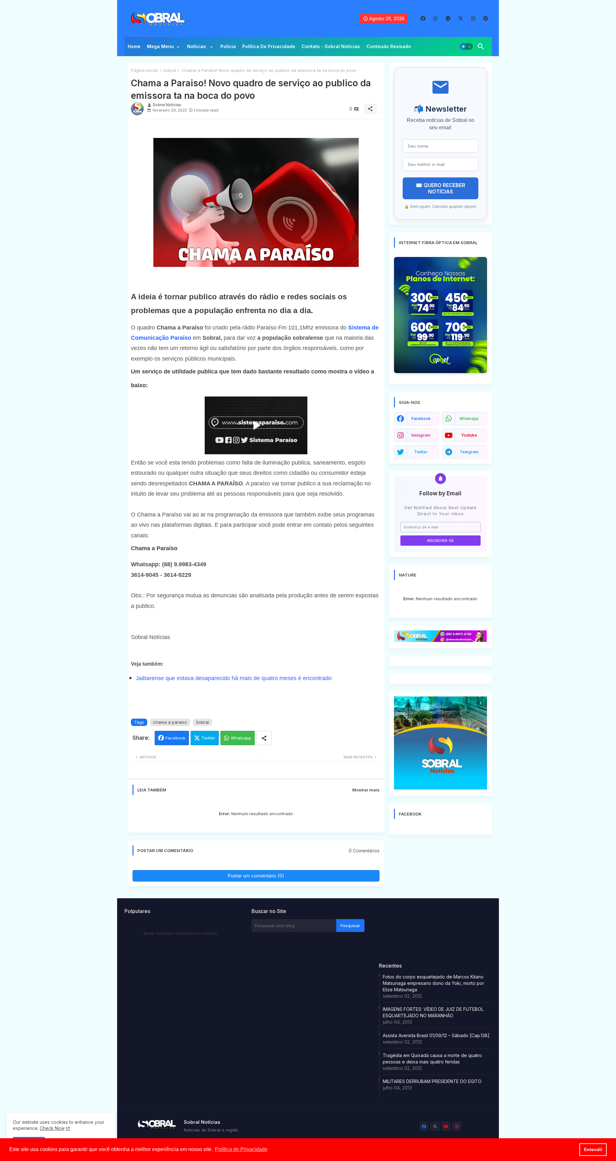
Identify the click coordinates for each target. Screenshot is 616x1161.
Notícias (197, 46)
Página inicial (144, 70)
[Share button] (264, 738)
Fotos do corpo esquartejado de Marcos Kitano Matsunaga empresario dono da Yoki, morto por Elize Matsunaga (433, 983)
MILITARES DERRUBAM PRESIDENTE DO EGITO (432, 1081)
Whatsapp (241, 737)
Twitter (208, 737)
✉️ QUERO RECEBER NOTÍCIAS (440, 188)
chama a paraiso (170, 722)
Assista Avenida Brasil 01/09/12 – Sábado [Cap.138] (436, 1035)
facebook (421, 418)
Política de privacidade (268, 46)
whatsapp (469, 418)
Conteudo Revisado (388, 46)
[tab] (134, 48)
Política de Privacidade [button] (241, 1149)
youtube (469, 435)
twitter (421, 451)
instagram (420, 435)
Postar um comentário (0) (255, 876)
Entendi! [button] (593, 1149)
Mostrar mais (366, 789)
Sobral (169, 70)
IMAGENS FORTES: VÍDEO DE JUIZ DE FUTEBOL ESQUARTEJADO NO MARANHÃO (433, 1012)
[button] (466, 46)
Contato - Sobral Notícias (331, 46)
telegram (469, 451)
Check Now (52, 1128)
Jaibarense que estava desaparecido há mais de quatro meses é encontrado (234, 678)
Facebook (175, 737)
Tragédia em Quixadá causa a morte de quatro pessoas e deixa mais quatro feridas (432, 1058)
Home (134, 46)
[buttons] (423, 18)
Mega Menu (160, 46)
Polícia (228, 46)
